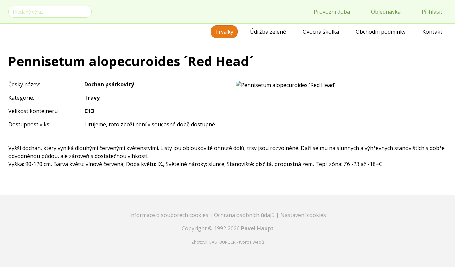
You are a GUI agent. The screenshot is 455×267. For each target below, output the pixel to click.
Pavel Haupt (257, 228)
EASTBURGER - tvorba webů (236, 242)
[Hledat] (85, 11)
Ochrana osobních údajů (245, 215)
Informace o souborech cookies (169, 215)
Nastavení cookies (303, 215)
